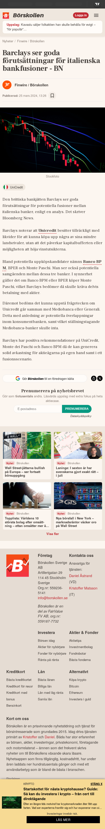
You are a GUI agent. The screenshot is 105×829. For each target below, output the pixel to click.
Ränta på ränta (48, 660)
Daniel (49, 736)
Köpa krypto (77, 679)
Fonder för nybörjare (52, 653)
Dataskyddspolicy (81, 416)
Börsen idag (46, 640)
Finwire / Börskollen (31, 84)
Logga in (81, 15)
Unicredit (47, 230)
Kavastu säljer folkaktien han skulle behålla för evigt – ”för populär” (51, 26)
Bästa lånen (46, 679)
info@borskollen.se (53, 597)
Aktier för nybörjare (51, 647)
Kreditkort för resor (19, 686)
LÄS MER (63, 819)
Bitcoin (74, 686)
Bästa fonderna (80, 660)
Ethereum (76, 692)
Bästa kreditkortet (19, 679)
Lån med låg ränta (50, 692)
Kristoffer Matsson (83, 587)
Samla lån (45, 699)
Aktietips (75, 640)
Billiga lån (45, 686)
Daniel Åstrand (80, 575)
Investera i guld (80, 699)
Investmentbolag (81, 647)
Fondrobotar (77, 653)
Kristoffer (30, 736)
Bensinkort (13, 705)
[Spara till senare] (52, 95)
